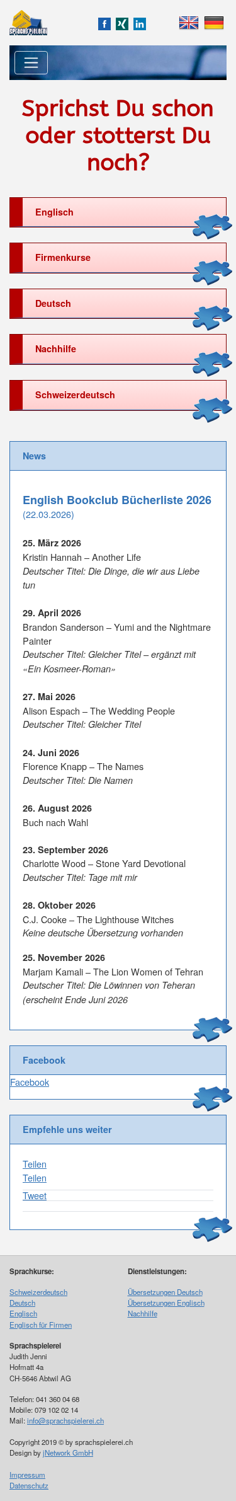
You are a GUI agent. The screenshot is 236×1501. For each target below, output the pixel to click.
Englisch (54, 211)
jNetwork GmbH (68, 1452)
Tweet (35, 1195)
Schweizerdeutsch (75, 394)
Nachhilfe (55, 348)
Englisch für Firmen (40, 1325)
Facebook (29, 1081)
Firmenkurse (63, 257)
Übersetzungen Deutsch (165, 1292)
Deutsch (53, 303)
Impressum (27, 1474)
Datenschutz (28, 1485)
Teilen (35, 1163)
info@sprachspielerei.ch (65, 1420)
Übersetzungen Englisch (166, 1302)
